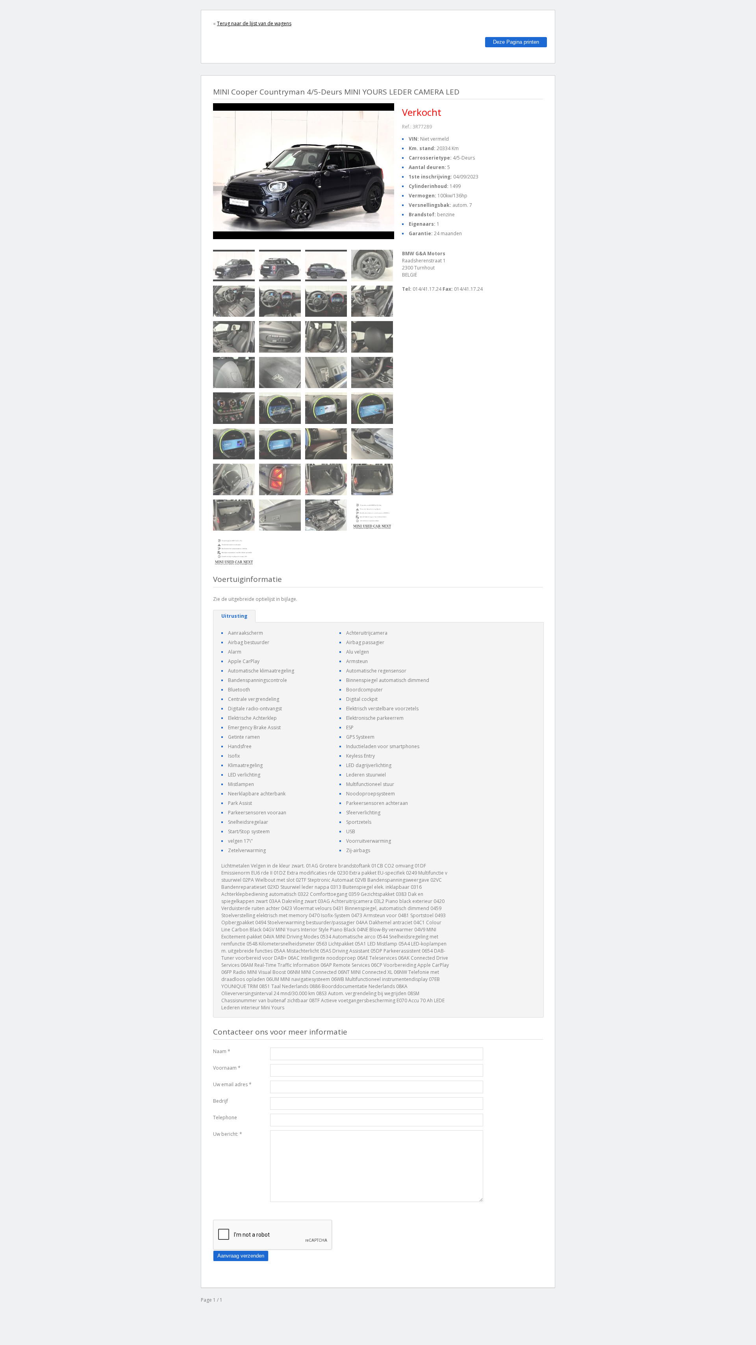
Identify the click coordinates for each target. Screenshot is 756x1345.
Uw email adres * (232, 1084)
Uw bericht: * (227, 1134)
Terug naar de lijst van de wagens (254, 23)
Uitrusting (234, 616)
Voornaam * (227, 1067)
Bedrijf (220, 1101)
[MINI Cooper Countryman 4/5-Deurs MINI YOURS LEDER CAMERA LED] (234, 265)
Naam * (221, 1051)
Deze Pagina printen (516, 42)
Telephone (225, 1117)
